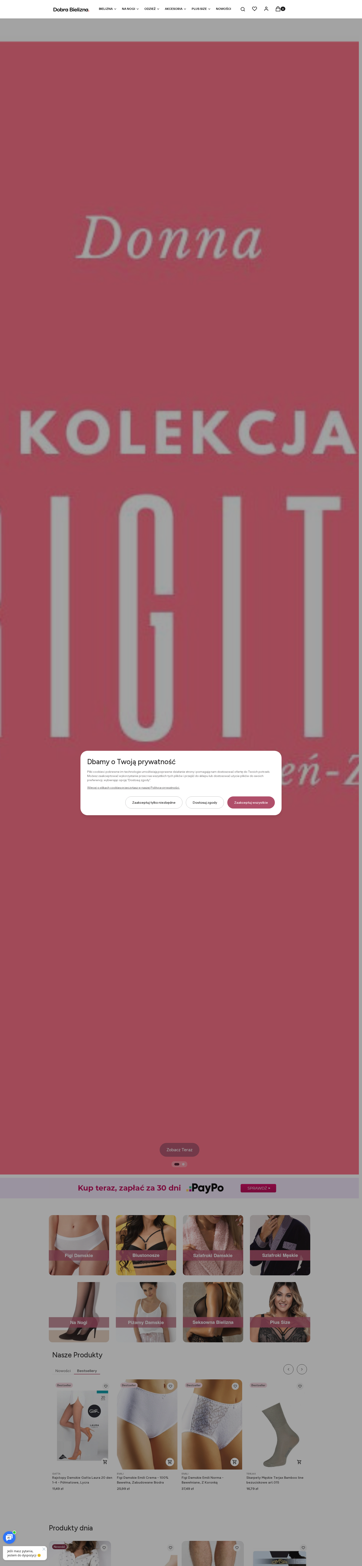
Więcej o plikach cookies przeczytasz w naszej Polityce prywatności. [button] (133, 787)
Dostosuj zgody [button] (205, 802)
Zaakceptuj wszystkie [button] (251, 802)
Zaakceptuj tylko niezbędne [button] (154, 802)
